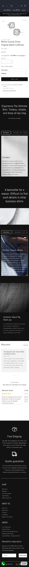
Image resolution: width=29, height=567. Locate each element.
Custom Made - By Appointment (11, 536)
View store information (9, 90)
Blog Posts (5, 510)
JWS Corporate (6, 498)
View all (25, 345)
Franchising (5, 495)
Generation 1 (6, 232)
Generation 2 (18, 232)
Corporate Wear (6, 493)
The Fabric (6, 132)
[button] (3, 6)
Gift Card (4, 489)
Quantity (3, 58)
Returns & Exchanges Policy (10, 531)
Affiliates (4, 491)
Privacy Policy (6, 529)
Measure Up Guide (7, 517)
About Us (4, 508)
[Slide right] (18, 375)
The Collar (16, 132)
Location (4, 512)
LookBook (5, 514)
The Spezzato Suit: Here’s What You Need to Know (14, 353)
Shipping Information (8, 533)
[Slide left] (11, 375)
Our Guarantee (6, 527)
